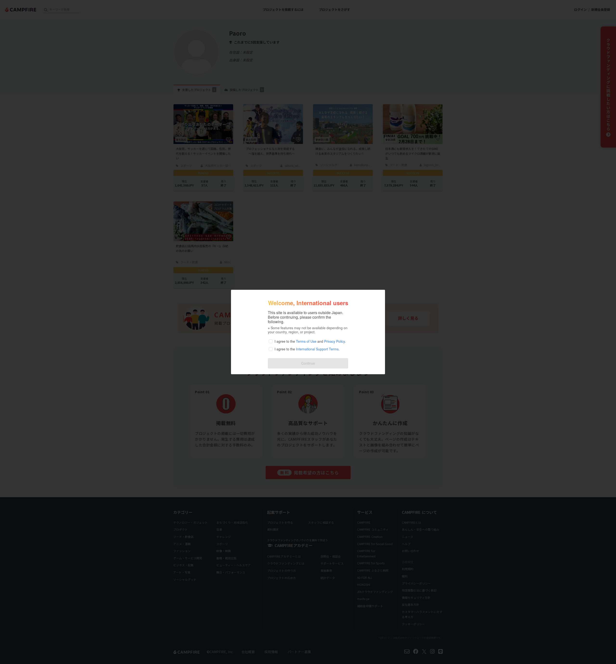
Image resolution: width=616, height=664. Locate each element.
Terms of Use (306, 341)
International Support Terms (317, 349)
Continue (308, 363)
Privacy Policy (334, 341)
